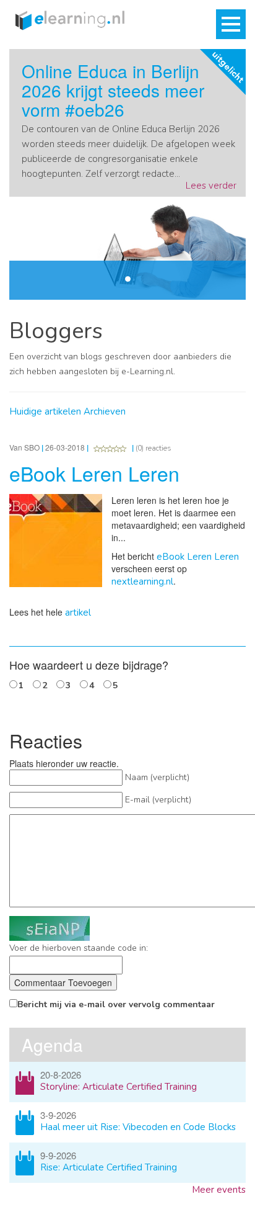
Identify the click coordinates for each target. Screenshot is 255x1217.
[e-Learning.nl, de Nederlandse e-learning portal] (66, 19)
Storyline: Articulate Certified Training (118, 1086)
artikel (78, 612)
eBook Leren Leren (198, 556)
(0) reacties (153, 448)
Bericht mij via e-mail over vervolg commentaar (116, 1004)
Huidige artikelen (45, 411)
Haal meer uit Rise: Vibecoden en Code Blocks (138, 1127)
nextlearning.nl (142, 581)
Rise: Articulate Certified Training (108, 1167)
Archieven (105, 411)
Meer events (219, 1189)
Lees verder (211, 186)
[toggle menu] (231, 24)
